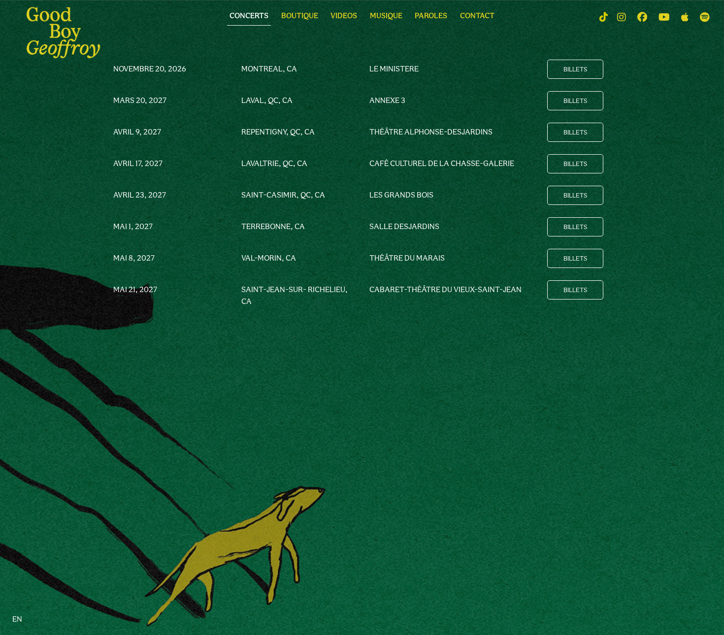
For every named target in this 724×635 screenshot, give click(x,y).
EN (17, 619)
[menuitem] (249, 17)
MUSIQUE (386, 15)
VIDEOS (343, 15)
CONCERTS (249, 15)
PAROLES (431, 15)
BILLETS (575, 69)
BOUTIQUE (299, 15)
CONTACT (477, 15)
